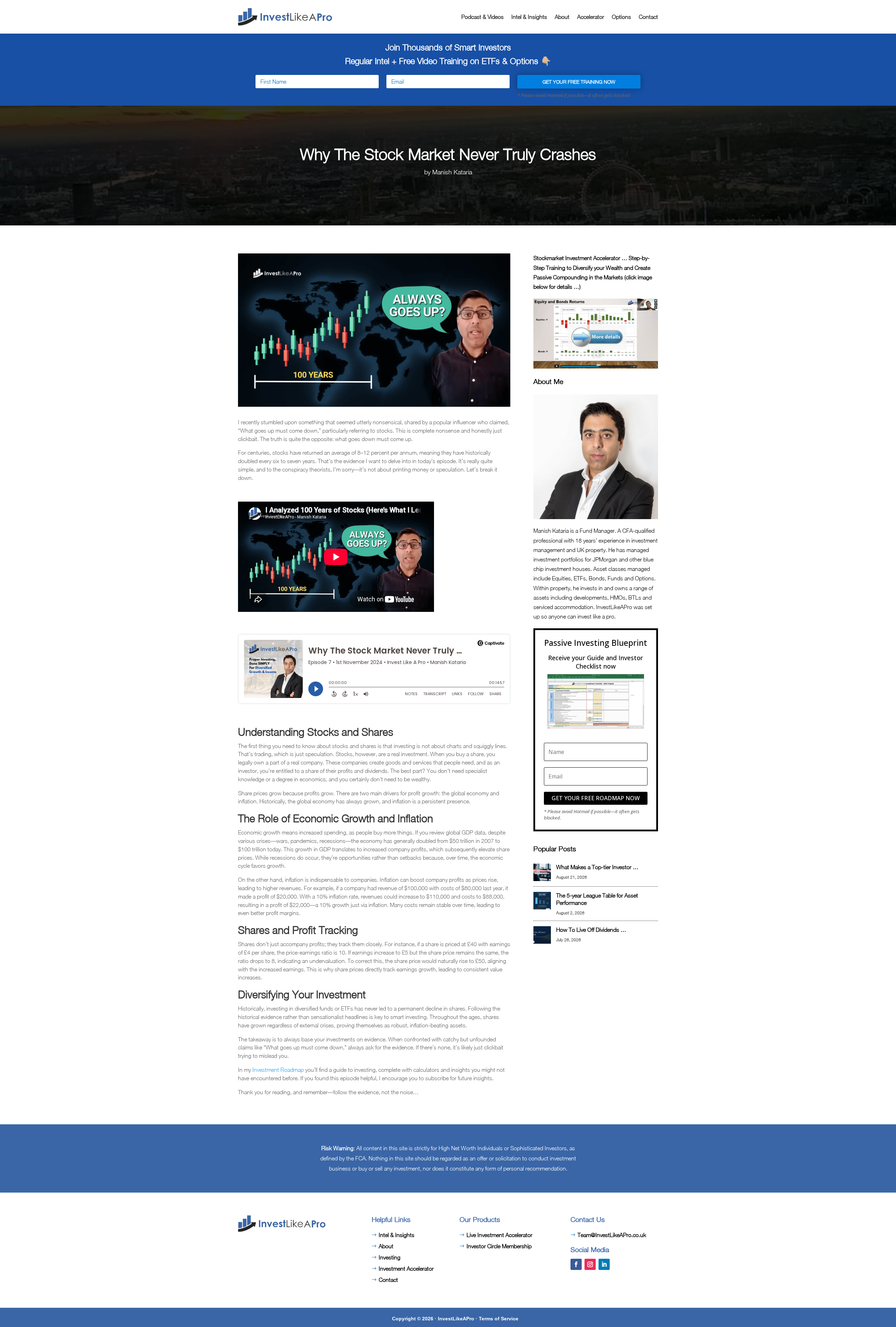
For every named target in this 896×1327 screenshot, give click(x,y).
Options (621, 17)
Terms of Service (498, 1318)
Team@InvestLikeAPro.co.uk (612, 1235)
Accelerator (590, 17)
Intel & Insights (529, 17)
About (562, 17)
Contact (648, 17)
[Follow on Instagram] (590, 1264)
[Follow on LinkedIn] (604, 1264)
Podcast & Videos (482, 17)
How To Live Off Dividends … (591, 930)
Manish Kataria (452, 172)
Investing (389, 1257)
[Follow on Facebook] (576, 1264)
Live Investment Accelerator (499, 1235)
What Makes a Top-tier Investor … (597, 867)
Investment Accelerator (406, 1268)
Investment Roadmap (278, 1070)
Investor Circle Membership (499, 1246)
